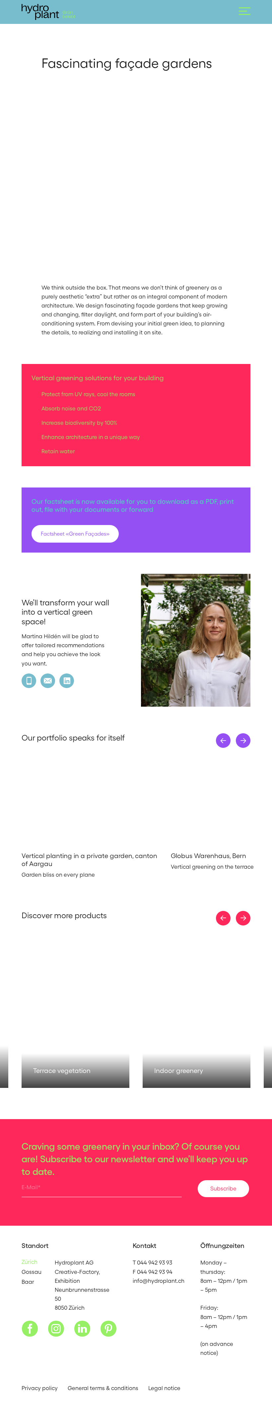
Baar (28, 1282)
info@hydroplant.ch (158, 1281)
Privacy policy (40, 1388)
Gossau (31, 1272)
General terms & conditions (103, 1388)
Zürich (29, 1262)
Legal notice (164, 1388)
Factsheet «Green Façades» (75, 534)
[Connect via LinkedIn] (66, 680)
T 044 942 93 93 (152, 1262)
